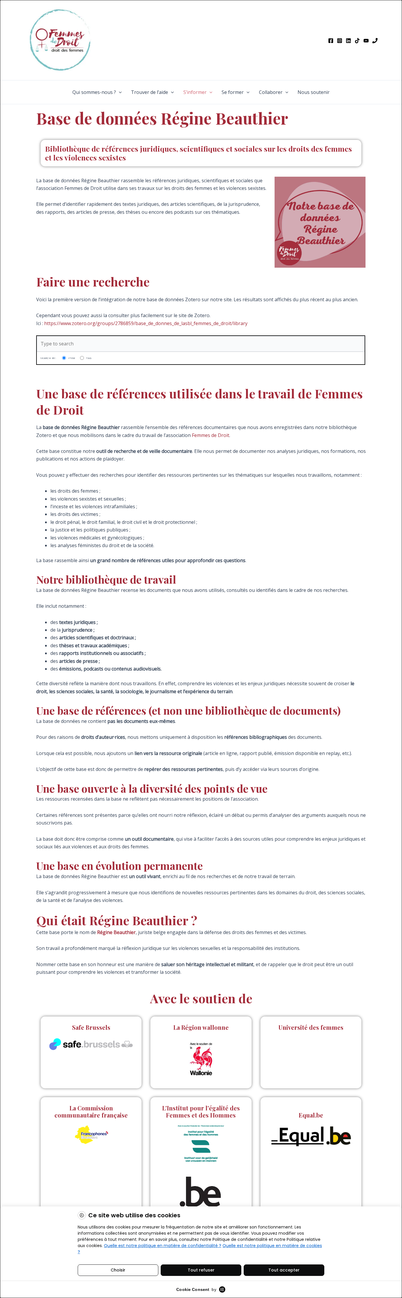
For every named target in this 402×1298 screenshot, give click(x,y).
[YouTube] (366, 40)
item (71, 358)
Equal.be (311, 1115)
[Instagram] (339, 40)
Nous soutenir (314, 92)
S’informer (195, 92)
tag (88, 358)
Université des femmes (310, 1027)
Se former (233, 92)
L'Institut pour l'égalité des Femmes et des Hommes (201, 1111)
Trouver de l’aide (149, 92)
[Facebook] (330, 40)
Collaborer (271, 92)
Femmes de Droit (210, 435)
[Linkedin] (348, 40)
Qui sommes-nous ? (94, 92)
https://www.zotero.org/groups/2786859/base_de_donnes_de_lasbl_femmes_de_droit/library (145, 323)
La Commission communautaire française (91, 1111)
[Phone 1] (375, 40)
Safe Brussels (91, 1027)
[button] (119, 92)
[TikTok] (357, 40)
